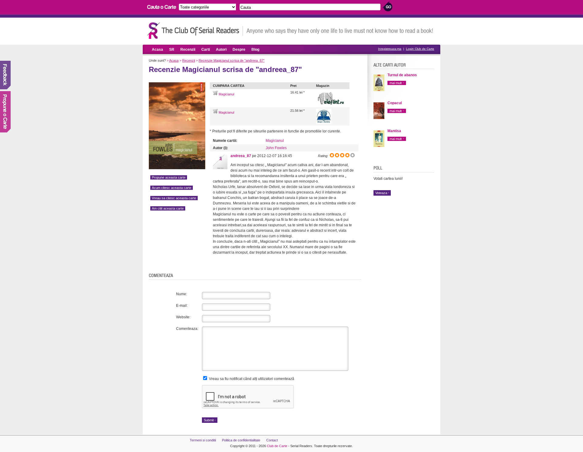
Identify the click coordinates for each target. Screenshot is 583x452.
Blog (255, 49)
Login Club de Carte (420, 48)
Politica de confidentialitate (241, 440)
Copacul (394, 103)
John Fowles (276, 148)
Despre (239, 49)
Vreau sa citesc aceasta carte (174, 198)
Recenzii (187, 49)
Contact (272, 440)
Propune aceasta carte (169, 177)
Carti (205, 49)
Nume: (181, 294)
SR (171, 49)
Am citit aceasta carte (168, 208)
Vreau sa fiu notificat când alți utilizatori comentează (251, 379)
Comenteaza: (187, 329)
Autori (221, 49)
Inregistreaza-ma (389, 48)
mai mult (396, 83)
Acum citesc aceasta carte (171, 188)
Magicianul (226, 94)
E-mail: (182, 305)
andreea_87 (240, 156)
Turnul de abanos (402, 75)
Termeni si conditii (203, 440)
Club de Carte (277, 446)
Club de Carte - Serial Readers (195, 30)
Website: (183, 317)
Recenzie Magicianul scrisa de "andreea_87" (231, 60)
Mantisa (394, 131)
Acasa (157, 49)
